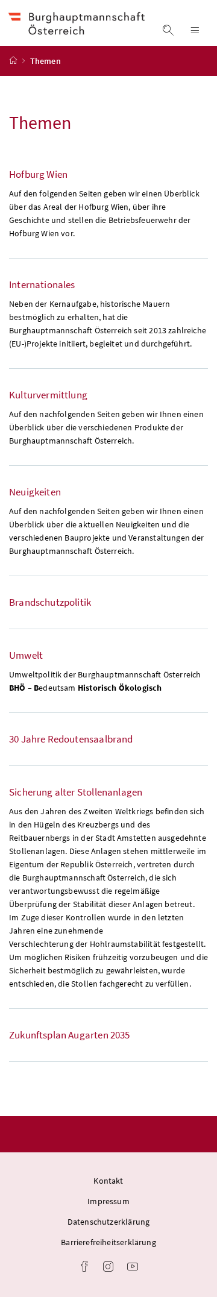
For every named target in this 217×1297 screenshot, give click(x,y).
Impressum (108, 1201)
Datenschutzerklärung (109, 1221)
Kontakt (108, 1180)
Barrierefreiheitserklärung (108, 1242)
